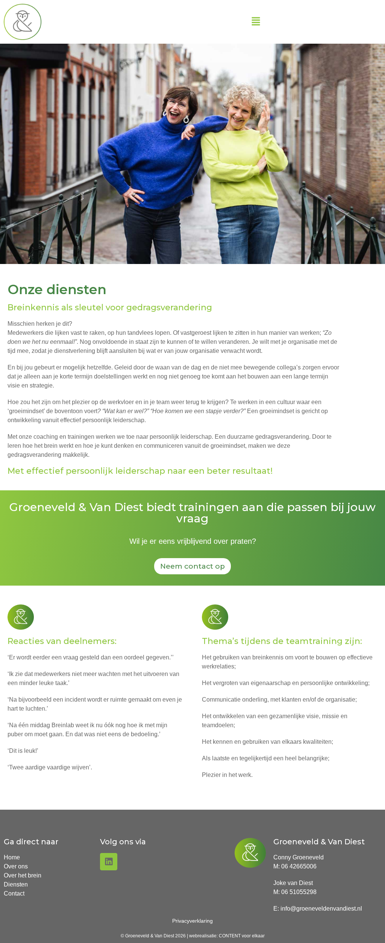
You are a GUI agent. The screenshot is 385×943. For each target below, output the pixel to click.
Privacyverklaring (192, 921)
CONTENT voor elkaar (242, 935)
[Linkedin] (108, 861)
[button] (255, 22)
